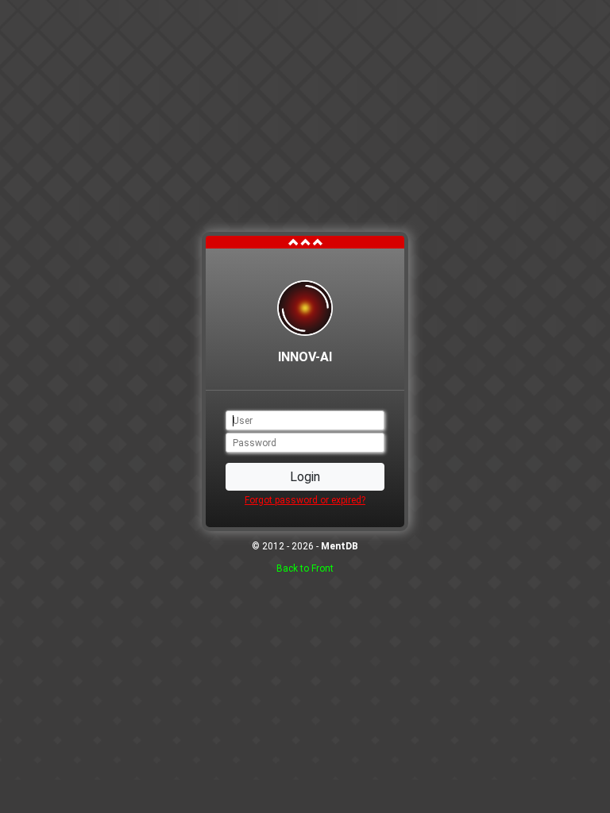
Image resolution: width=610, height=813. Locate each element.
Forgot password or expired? (305, 500)
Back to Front (305, 568)
